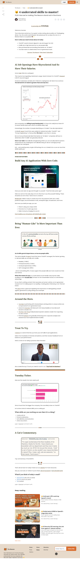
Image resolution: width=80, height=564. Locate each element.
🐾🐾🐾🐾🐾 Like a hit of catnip (26, 477)
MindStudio (18, 198)
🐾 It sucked (20, 481)
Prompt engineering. (22, 417)
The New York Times (24, 312)
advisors (26, 316)
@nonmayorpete (46, 471)
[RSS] (56, 554)
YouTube (21, 304)
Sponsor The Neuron (33, 52)
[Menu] (77, 2)
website (42, 468)
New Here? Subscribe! (46, 52)
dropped (62, 76)
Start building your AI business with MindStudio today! (30, 214)
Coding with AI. (21, 415)
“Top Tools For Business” (53, 366)
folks (20, 73)
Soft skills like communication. (25, 419)
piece (19, 288)
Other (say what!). (22, 420)
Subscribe (71, 2)
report (22, 131)
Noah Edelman (22, 19)
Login (64, 2)
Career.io (17, 333)
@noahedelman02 (57, 471)
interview (27, 308)
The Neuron (17, 8)
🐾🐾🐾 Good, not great (24, 479)
